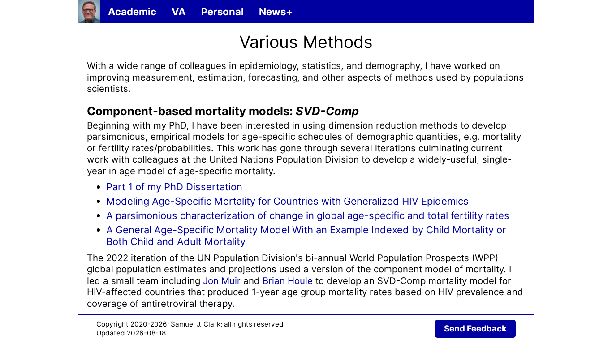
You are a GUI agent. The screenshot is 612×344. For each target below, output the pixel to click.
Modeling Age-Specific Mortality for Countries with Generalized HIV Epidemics (287, 201)
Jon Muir (222, 280)
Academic (132, 11)
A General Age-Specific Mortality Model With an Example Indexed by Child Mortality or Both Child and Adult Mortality (306, 235)
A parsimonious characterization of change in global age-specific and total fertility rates (307, 215)
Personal (222, 11)
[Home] (89, 11)
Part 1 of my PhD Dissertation (174, 187)
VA (179, 11)
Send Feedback (475, 328)
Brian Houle (288, 280)
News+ (276, 11)
